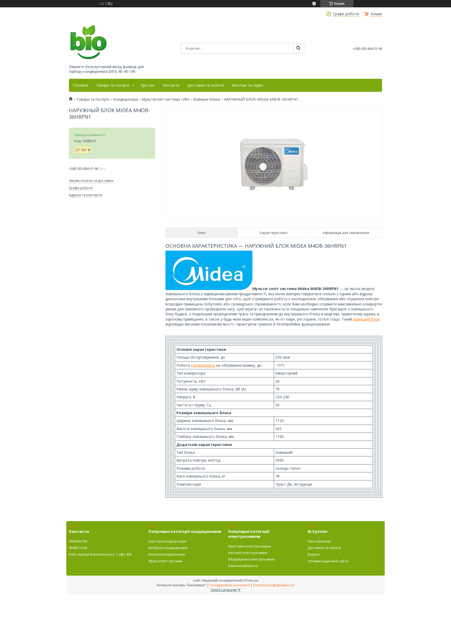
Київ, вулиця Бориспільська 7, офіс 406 (100, 554)
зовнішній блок (366, 319)
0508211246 (78, 547)
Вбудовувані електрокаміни (251, 559)
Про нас (147, 85)
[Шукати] (298, 48)
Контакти (171, 85)
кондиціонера (203, 365)
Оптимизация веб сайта (328, 561)
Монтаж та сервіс (248, 85)
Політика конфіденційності (274, 585)
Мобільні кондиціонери (168, 547)
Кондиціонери (125, 99)
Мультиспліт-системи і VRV (165, 99)
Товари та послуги (112, 85)
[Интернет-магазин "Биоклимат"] (88, 42)
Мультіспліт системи (165, 561)
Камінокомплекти (243, 565)
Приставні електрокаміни (249, 546)
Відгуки (314, 554)
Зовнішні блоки (206, 99)
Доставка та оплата (206, 85)
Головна (80, 85)
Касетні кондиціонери (167, 554)
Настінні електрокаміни (248, 552)
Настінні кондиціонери (167, 541)
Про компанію (319, 541)
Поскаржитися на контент (230, 585)
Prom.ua (251, 580)
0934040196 (78, 541)
